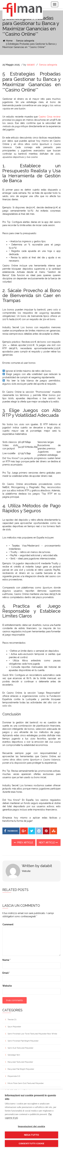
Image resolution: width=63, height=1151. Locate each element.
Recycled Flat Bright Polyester (21, 1069)
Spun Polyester (14, 1026)
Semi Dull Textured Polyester (20, 1048)
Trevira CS (12, 1019)
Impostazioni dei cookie (31, 1126)
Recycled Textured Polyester (20, 1062)
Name (6, 960)
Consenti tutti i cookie (31, 1143)
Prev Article (25, 842)
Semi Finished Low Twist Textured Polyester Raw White (32, 1034)
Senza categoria (25, 40)
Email (6, 973)
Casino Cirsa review (50, 116)
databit (31, 64)
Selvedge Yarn (14, 1055)
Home (9, 40)
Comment (7, 924)
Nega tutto (31, 1135)
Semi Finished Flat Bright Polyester (23, 1041)
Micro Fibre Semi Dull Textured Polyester (26, 1083)
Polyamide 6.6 (14, 1076)
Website (7, 985)
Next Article (47, 842)
